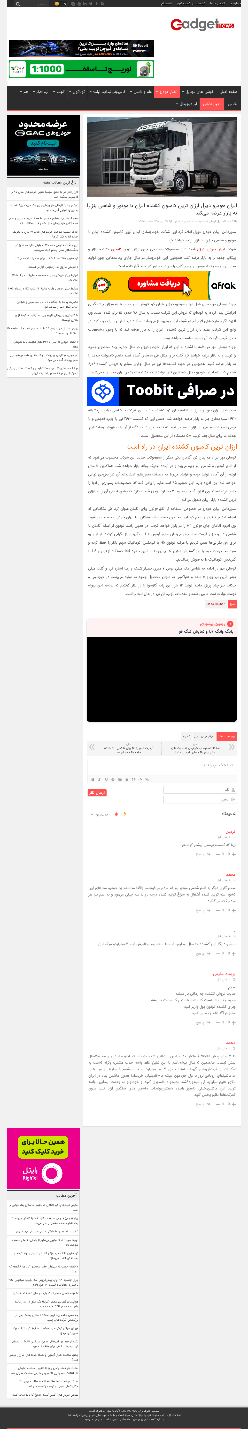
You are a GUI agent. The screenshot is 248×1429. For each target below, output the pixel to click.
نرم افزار (42, 92)
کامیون (116, 249)
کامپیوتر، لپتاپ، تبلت (109, 92)
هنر (25, 92)
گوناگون (79, 92)
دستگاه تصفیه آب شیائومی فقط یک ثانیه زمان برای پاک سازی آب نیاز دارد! (195, 748)
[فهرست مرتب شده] (119, 779)
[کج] (99, 779)
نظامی (232, 104)
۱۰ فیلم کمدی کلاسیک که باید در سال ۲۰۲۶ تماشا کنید (45, 1293)
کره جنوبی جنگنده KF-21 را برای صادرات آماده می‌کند (46, 258)
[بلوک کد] (140, 779)
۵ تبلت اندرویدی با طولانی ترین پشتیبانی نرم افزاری (47, 1231)
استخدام (166, 3)
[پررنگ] (92, 779)
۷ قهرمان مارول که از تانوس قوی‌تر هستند (53, 267)
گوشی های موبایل (199, 92)
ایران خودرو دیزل (211, 249)
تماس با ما (217, 3)
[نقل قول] (133, 779)
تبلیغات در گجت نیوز (191, 3)
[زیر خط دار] (106, 779)
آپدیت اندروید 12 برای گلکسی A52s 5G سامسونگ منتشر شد (128, 748)
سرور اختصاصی (127, 1419)
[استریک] (113, 779)
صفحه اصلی (228, 92)
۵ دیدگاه (228, 221)
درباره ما (235, 3)
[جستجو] (18, 3)
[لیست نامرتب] (126, 779)
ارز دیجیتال (188, 104)
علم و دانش (143, 92)
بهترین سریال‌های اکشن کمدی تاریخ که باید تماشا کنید (45, 1395)
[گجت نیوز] (202, 32)
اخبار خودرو (168, 92)
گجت (61, 92)
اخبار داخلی (212, 104)
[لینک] (147, 779)
